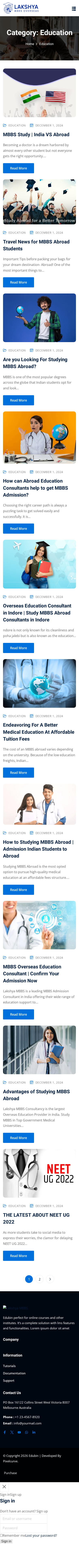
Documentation (14, 1373)
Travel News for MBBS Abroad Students (36, 245)
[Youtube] (19, 1432)
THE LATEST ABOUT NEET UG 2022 (36, 1219)
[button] (74, 8)
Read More (18, 168)
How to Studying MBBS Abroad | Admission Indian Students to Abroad (38, 849)
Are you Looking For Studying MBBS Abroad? (35, 363)
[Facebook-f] (4, 1432)
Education (17, 125)
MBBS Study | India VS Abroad (36, 134)
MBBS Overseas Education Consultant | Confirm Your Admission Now (32, 973)
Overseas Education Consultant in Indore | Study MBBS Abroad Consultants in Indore (37, 612)
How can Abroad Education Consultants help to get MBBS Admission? (35, 488)
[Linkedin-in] (33, 1432)
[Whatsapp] (26, 1432)
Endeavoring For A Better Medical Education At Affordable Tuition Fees (38, 732)
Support (8, 1380)
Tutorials (9, 1366)
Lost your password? (41, 1535)
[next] (50, 1279)
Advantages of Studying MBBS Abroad (36, 1095)
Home (30, 44)
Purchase (10, 1473)
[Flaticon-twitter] (12, 1432)
